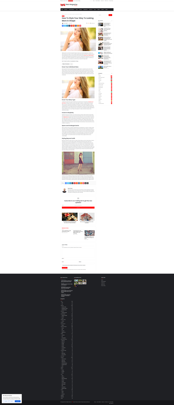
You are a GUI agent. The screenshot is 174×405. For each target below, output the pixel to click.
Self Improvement (64, 363)
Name (63, 258)
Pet (62, 336)
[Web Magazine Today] (68, 4)
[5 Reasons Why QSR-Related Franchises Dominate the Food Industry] (100, 48)
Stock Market (64, 354)
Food (76, 9)
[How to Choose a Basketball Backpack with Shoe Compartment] (84, 281)
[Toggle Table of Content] (71, 64)
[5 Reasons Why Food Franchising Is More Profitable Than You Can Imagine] (100, 38)
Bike (62, 302)
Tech (95, 9)
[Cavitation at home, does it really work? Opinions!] (100, 30)
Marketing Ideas (64, 309)
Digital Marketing (64, 378)
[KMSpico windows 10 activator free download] (100, 53)
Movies (63, 316)
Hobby (100, 97)
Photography (64, 337)
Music (62, 318)
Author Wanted (98, 0)
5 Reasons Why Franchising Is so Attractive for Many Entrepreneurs (107, 57)
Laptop (63, 381)
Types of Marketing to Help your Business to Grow (66, 231)
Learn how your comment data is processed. (79, 269)
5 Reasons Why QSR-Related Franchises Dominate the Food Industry (107, 48)
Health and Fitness (101, 83)
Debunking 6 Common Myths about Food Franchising (107, 34)
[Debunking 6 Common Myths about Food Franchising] (100, 34)
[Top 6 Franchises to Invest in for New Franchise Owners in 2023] (100, 24)
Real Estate (63, 353)
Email (63, 261)
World (106, 9)
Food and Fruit (63, 323)
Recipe (63, 325)
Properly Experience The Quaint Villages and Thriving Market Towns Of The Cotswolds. (78, 232)
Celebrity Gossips (64, 315)
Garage (63, 343)
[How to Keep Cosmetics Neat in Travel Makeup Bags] (84, 283)
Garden (63, 344)
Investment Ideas (101, 103)
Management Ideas (64, 308)
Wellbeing (100, 99)
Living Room (63, 347)
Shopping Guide (64, 364)
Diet (62, 329)
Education (100, 96)
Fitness (80, 9)
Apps (62, 375)
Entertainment (71, 9)
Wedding (100, 94)
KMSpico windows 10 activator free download (108, 53)
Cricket (63, 370)
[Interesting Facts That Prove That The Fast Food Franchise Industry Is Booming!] (100, 62)
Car (62, 304)
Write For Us (106, 0)
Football (63, 371)
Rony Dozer (65, 23)
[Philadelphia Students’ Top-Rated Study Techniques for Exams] (90, 233)
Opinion (62, 367)
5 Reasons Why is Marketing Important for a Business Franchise (108, 43)
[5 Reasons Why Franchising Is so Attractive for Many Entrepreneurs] (100, 57)
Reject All (11, 401)
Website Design (64, 388)
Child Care (63, 360)
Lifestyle (90, 9)
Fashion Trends (101, 84)
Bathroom (63, 340)
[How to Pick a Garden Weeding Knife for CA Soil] (80, 281)
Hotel (62, 392)
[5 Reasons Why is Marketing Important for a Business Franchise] (100, 44)
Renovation (85, 9)
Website (80, 261)
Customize (6, 401)
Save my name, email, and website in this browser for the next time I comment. (74, 265)
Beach (63, 391)
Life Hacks (100, 93)
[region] (12, 398)
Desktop (63, 377)
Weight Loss (63, 332)
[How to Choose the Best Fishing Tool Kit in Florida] (76, 281)
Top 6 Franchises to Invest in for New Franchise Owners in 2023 (107, 25)
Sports (102, 9)
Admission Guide (64, 312)
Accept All (17, 401)
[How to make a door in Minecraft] (100, 67)
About (94, 0)
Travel (98, 9)
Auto (99, 90)
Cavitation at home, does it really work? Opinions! (107, 29)
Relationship (63, 361)
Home (62, 9)
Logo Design (64, 382)
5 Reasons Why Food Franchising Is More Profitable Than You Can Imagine (108, 39)
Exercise (63, 330)
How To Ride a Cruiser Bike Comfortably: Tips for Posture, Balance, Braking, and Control (85, 0)
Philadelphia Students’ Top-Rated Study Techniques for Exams (89, 237)
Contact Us (102, 0)
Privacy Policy (111, 0)
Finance (62, 322)
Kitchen (63, 346)
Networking (63, 384)
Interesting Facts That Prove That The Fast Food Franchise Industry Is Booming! (108, 62)
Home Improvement (101, 77)
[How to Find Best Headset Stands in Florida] (76, 286)
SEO (62, 385)
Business (65, 9)
